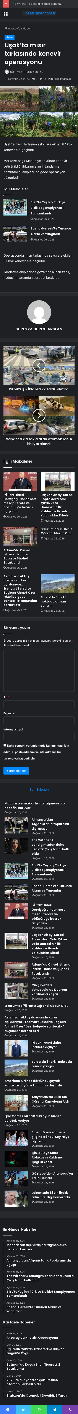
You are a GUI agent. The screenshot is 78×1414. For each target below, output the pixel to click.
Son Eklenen (39, 789)
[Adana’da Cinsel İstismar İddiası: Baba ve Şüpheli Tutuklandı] (20, 536)
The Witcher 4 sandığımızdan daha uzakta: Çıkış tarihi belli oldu (50, 847)
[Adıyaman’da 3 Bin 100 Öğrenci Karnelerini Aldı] (16, 1103)
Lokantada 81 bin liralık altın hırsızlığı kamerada (51, 1195)
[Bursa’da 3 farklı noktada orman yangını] (58, 583)
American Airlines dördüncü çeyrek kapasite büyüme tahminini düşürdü (33, 1083)
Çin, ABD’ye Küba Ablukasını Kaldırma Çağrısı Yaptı (47, 1157)
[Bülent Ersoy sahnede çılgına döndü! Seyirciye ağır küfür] (16, 1138)
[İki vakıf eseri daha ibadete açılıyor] (16, 1048)
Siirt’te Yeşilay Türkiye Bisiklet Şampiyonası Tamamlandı (48, 208)
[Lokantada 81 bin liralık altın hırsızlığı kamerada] (16, 1199)
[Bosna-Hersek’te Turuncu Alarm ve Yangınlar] (15, 234)
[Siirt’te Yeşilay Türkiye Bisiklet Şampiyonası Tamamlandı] (15, 207)
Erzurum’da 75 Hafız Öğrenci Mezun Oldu (57, 531)
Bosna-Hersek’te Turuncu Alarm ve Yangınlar (52, 888)
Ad (6, 697)
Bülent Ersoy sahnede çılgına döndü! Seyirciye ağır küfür (50, 1136)
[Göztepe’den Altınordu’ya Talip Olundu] (16, 1179)
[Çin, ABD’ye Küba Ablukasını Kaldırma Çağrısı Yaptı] (16, 1159)
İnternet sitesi (13, 729)
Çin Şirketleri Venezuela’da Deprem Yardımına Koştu (49, 989)
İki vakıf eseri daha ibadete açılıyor (46, 1044)
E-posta (9, 713)
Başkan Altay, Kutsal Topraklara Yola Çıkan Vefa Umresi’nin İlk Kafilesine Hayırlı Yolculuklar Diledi (57, 505)
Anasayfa (13, 28)
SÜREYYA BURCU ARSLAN (26, 72)
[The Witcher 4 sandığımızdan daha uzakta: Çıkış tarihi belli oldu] (16, 846)
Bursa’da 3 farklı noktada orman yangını (54, 601)
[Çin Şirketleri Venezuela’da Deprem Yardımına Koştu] (16, 991)
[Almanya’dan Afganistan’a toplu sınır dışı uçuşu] (16, 825)
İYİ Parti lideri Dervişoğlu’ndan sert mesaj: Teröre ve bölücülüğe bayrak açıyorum (20, 503)
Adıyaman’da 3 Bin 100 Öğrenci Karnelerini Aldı (50, 1099)
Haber (27, 28)
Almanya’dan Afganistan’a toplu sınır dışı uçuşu (50, 824)
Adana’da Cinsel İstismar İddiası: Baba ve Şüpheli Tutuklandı (16, 556)
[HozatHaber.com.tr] (39, 13)
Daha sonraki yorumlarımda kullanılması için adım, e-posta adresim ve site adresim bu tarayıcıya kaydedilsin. (36, 752)
